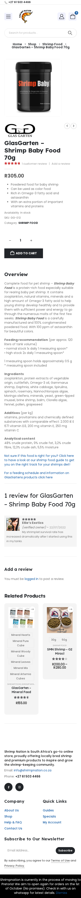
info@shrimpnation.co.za (32, 770)
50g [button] (64, 640)
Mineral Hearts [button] (20, 635)
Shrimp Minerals (31, 684)
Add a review (61, 164)
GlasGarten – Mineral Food (21, 690)
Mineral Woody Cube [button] (20, 654)
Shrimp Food (28, 223)
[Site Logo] (25, 16)
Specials (49, 816)
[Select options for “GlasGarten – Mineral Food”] (32, 609)
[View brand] (20, 130)
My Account (52, 822)
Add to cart (26, 253)
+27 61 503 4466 (27, 776)
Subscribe (65, 850)
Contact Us (13, 828)
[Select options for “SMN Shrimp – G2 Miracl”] (70, 609)
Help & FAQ (13, 822)
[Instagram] (19, 787)
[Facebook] (8, 787)
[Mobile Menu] (8, 16)
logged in (31, 579)
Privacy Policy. (14, 866)
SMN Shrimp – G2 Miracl (59, 651)
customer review (34, 164)
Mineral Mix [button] (21, 668)
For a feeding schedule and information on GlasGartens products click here (36, 475)
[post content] (21, 617)
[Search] (70, 32)
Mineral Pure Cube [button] (21, 643)
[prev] (67, 126)
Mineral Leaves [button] (20, 662)
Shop (8, 816)
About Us (11, 810)
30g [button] (53, 640)
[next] (74, 126)
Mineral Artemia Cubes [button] (20, 676)
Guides (48, 810)
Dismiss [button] (61, 893)
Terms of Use (60, 860)
